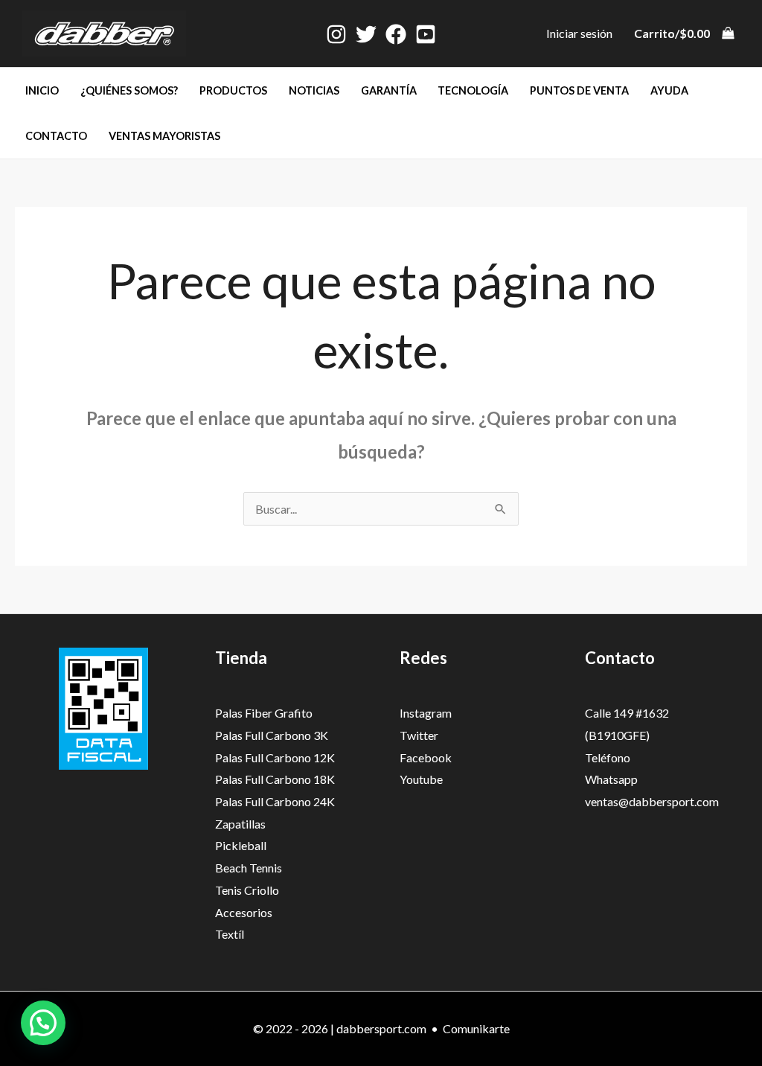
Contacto (56, 136)
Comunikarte (476, 1028)
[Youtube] (425, 34)
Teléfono (607, 757)
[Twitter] (366, 34)
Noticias (314, 90)
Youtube (421, 779)
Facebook (426, 757)
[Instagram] (336, 34)
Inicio (42, 90)
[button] (43, 1022)
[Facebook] (395, 34)
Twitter (419, 735)
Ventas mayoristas (164, 136)
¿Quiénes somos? (129, 90)
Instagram (426, 713)
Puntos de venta (579, 90)
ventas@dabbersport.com (652, 801)
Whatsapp (611, 779)
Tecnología (473, 90)
